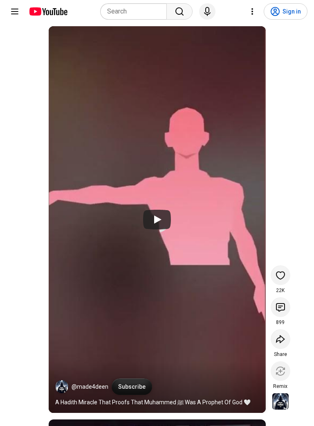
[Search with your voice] (207, 11)
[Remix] (280, 371)
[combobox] (136, 11)
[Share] (280, 339)
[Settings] (252, 11)
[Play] (157, 219)
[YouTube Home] (48, 11)
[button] (61, 386)
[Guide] (15, 11)
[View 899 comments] (280, 307)
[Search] (179, 11)
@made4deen (90, 386)
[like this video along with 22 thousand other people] (280, 275)
